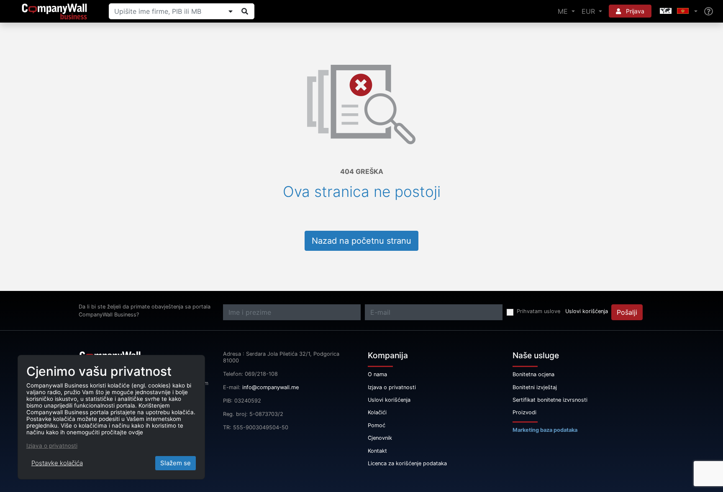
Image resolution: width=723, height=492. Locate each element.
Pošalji (627, 312)
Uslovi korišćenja (586, 311)
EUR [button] (589, 11)
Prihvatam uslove (538, 311)
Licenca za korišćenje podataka (407, 463)
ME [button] (564, 11)
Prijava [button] (634, 11)
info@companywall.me (270, 387)
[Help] (708, 11)
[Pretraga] (244, 11)
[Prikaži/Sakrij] (231, 11)
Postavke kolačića (57, 463)
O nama (377, 374)
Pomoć (376, 425)
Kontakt (377, 451)
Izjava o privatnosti (392, 387)
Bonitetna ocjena (533, 374)
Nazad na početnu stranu (361, 241)
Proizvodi (524, 412)
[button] (678, 11)
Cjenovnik (380, 438)
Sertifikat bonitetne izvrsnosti (550, 400)
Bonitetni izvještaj (535, 387)
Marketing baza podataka (545, 430)
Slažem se (175, 463)
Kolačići (377, 412)
